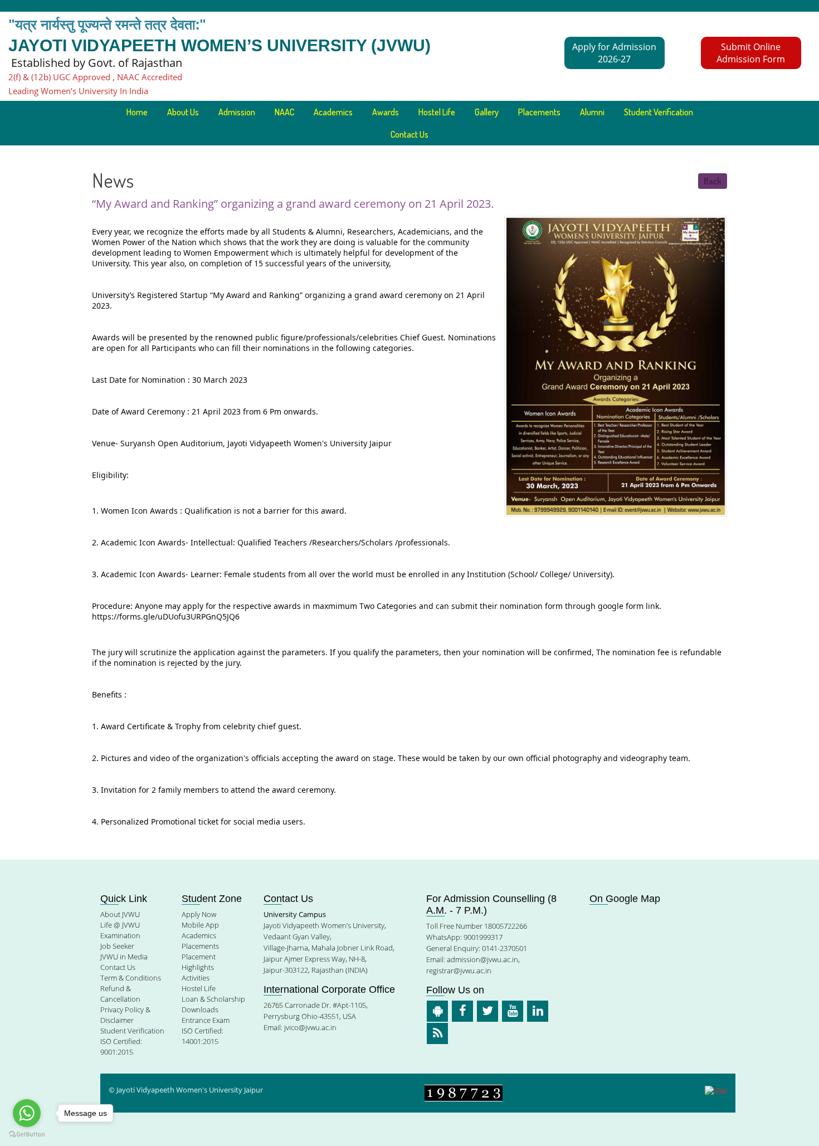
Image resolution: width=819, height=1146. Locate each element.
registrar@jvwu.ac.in (458, 970)
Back (713, 181)
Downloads (200, 1009)
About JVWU (120, 914)
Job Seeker (117, 946)
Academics (199, 935)
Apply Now (199, 914)
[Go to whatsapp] (27, 1113)
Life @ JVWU (120, 925)
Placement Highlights (199, 962)
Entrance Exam (206, 1020)
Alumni (592, 112)
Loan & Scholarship (213, 999)
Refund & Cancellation (120, 993)
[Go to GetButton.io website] (27, 1134)
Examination (120, 935)
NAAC (284, 112)
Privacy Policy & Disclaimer (125, 1014)
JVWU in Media (124, 957)
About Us (183, 112)
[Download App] (437, 1011)
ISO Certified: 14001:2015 (202, 1036)
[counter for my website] (464, 1092)
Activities (195, 978)
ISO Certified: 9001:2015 (121, 1046)
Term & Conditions (130, 978)
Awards (385, 112)
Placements (539, 112)
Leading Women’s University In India (78, 90)
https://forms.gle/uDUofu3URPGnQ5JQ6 (166, 616)
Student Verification (658, 112)
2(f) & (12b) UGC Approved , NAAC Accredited (95, 76)
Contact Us (409, 134)
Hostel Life (436, 112)
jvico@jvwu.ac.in (310, 1027)
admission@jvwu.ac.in (482, 959)
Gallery (487, 112)
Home (137, 112)
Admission (236, 112)
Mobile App (200, 925)
